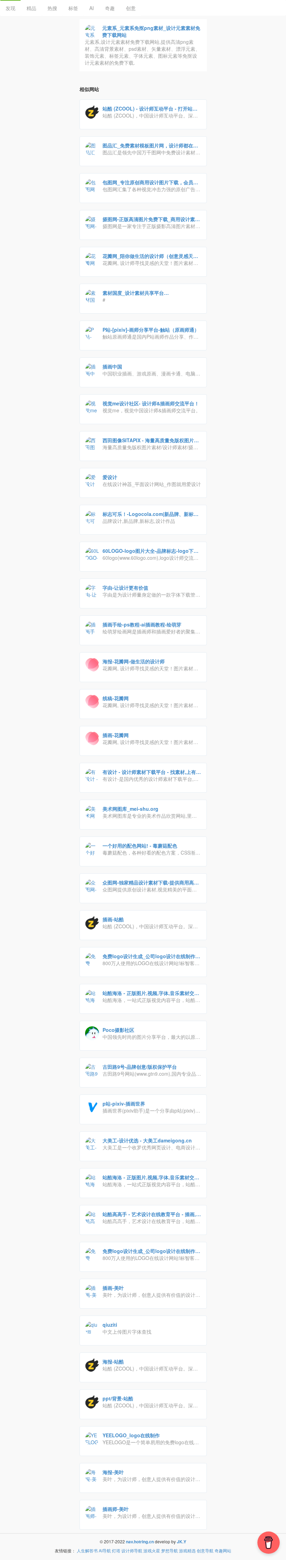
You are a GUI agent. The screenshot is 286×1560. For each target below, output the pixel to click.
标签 (73, 8)
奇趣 (110, 8)
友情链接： (65, 1550)
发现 (10, 8)
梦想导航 (169, 1550)
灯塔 (116, 1550)
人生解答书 (87, 1550)
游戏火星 (151, 1550)
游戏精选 (187, 1550)
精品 (31, 8)
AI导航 (105, 1550)
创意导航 (205, 1550)
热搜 (52, 8)
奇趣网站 (222, 1550)
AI (91, 8)
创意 (131, 8)
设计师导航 (131, 1550)
